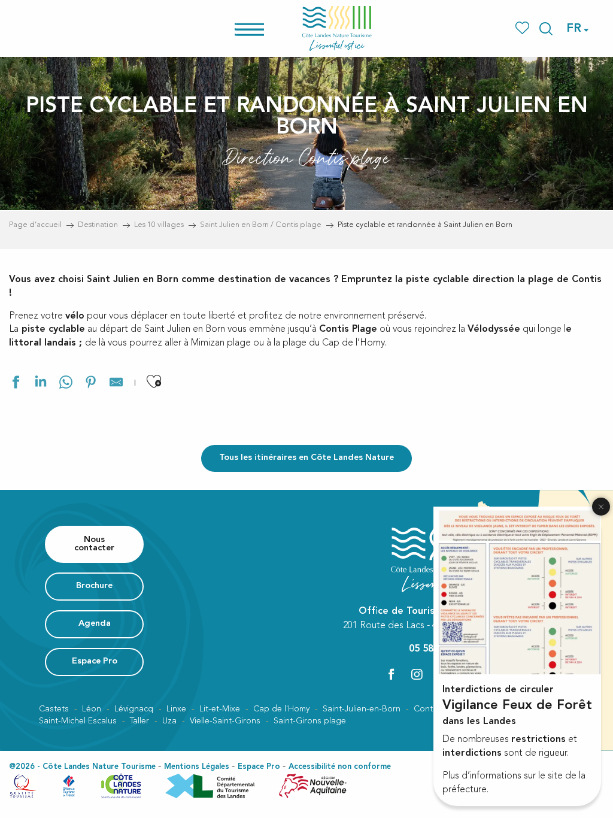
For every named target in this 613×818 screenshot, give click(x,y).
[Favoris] (523, 28)
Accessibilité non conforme (340, 767)
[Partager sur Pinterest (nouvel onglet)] (91, 384)
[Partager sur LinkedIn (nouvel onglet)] (40, 384)
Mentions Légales (196, 767)
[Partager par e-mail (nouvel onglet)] (116, 384)
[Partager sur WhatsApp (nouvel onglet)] (65, 384)
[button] (546, 28)
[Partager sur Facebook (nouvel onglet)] (15, 384)
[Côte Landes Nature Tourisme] (337, 28)
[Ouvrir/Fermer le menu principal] (265, 28)
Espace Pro (259, 767)
